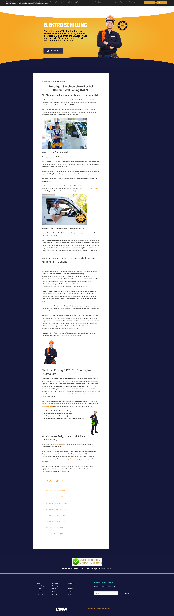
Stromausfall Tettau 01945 (54, 534)
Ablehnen (162, 3)
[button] (53, 51)
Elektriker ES (48, 406)
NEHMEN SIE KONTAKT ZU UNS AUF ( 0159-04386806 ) (87, 568)
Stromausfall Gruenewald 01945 (56, 491)
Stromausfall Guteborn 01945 (55, 515)
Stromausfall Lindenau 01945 (55, 497)
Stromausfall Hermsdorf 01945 (56, 521)
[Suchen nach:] (106, 593)
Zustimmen (149, 3)
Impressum (91, 608)
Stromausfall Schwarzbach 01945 (56, 509)
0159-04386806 (52, 481)
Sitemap (107, 608)
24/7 (66, 471)
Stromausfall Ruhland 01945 (55, 528)
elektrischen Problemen (68, 335)
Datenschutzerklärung (41, 3)
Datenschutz (100, 608)
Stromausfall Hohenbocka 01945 (56, 503)
